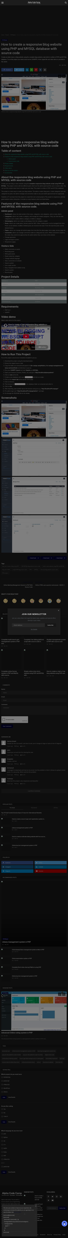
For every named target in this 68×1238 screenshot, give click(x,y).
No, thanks (34, 629)
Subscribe (50, 625)
